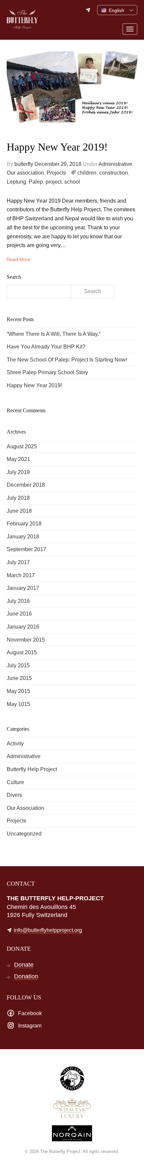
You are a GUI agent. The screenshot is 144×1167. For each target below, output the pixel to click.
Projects (56, 173)
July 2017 (18, 562)
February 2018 (24, 523)
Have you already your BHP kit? (46, 346)
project (54, 182)
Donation (26, 976)
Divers (14, 795)
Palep (36, 182)
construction (113, 173)
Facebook (30, 1013)
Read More (18, 259)
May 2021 (18, 459)
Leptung (16, 182)
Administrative (115, 164)
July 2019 (18, 472)
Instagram (30, 1025)
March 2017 (21, 575)
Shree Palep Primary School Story (47, 372)
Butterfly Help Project (32, 769)
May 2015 (18, 691)
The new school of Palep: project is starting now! (67, 360)
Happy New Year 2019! (57, 147)
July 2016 (18, 601)
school (72, 182)
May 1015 (18, 704)
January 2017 (23, 588)
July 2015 (18, 665)
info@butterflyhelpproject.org (88, 10)
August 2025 (22, 446)
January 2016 (23, 627)
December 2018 (26, 485)
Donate (23, 965)
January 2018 (23, 536)
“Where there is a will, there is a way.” (53, 334)
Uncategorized (24, 834)
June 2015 (19, 678)
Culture (15, 782)
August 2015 (22, 652)
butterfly (23, 164)
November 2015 (26, 640)
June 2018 (19, 511)
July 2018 (18, 498)
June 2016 (19, 614)
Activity (15, 743)
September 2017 (26, 549)
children (86, 173)
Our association (25, 173)
